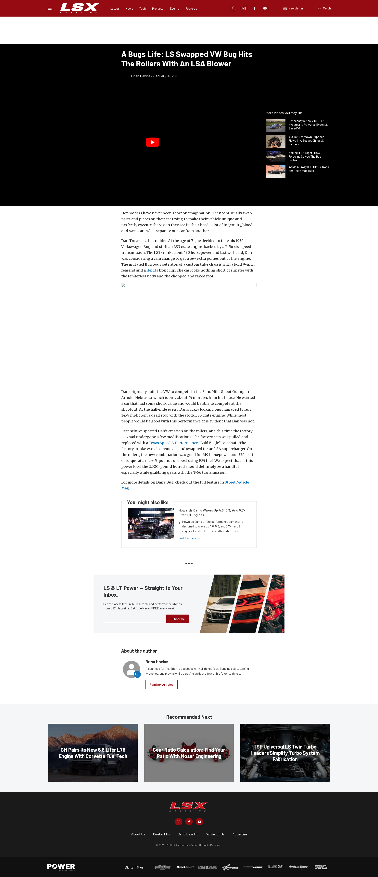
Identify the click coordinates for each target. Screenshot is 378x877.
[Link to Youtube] (265, 8)
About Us (138, 834)
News (129, 8)
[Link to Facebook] (254, 8)
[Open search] (233, 8)
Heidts (152, 270)
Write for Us (215, 834)
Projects (157, 8)
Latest (114, 8)
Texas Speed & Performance (173, 443)
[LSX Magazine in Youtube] (199, 821)
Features (191, 8)
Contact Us (161, 834)
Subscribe (177, 619)
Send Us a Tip (188, 834)
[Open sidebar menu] (49, 8)
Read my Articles (161, 684)
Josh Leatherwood (190, 538)
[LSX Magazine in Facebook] (189, 821)
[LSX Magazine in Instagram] (178, 821)
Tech (142, 8)
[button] (152, 142)
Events (174, 8)
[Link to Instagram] (244, 8)
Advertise (240, 834)
